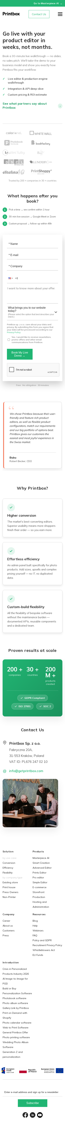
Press (6, 935)
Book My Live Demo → (19, 354)
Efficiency (8, 867)
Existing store (10, 882)
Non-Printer (9, 897)
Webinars (38, 930)
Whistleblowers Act (44, 950)
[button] (10, 278)
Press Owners (10, 892)
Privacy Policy (13, 332)
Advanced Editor (42, 867)
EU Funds (38, 955)
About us (8, 925)
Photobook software (14, 998)
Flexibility (7, 872)
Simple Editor (40, 882)
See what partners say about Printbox (32, 106)
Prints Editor (39, 872)
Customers (9, 930)
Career (6, 920)
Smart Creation (41, 862)
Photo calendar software (17, 1022)
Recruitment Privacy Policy (47, 945)
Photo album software (15, 1003)
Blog (35, 920)
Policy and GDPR (42, 940)
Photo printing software (16, 1037)
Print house (9, 887)
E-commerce (39, 887)
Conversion (9, 862)
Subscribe (32, 1103)
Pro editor (38, 877)
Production (39, 897)
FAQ (35, 935)
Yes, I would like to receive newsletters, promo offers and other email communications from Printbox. (31, 340)
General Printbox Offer (15, 1032)
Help (35, 925)
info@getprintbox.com (26, 771)
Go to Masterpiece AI (48, 3)
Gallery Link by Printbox (16, 1008)
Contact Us (39, 14)
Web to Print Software (15, 1027)
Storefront (38, 892)
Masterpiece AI (41, 858)
